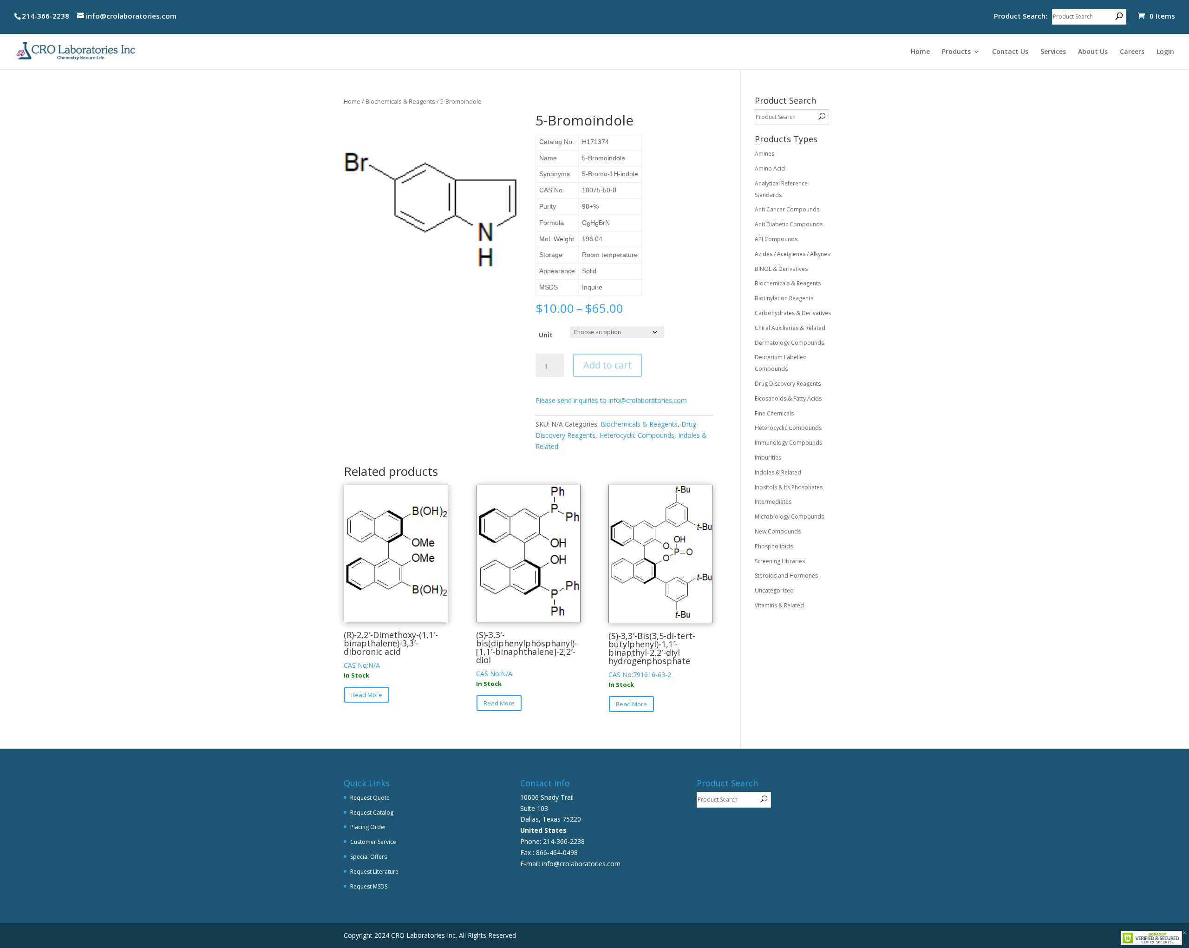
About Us (1093, 52)
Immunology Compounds (788, 443)
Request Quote (370, 798)
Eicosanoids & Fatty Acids (788, 398)
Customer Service (373, 842)
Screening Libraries (780, 561)
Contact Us (1010, 52)
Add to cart (607, 365)
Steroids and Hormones (786, 575)
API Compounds (776, 239)
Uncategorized (774, 590)
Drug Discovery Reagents (788, 384)
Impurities (768, 457)
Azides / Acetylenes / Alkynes (792, 254)
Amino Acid (770, 168)
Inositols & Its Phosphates (789, 487)
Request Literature (374, 872)
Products (956, 52)
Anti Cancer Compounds (787, 209)
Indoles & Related (778, 472)
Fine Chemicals (774, 413)
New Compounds (778, 531)
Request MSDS (368, 886)
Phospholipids (774, 546)
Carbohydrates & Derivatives (793, 313)
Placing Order (368, 827)
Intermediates (773, 502)
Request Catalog (371, 812)
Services (1053, 52)
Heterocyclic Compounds (636, 435)
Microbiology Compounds (789, 516)
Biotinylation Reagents (784, 298)
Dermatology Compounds (789, 343)
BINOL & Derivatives (781, 269)
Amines (764, 154)
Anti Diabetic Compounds (789, 224)
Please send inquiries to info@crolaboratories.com (611, 400)
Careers (1132, 52)
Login (1165, 52)
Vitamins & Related (779, 605)
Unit (546, 334)
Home (920, 52)
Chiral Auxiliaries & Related (790, 328)
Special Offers (368, 857)
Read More (366, 695)
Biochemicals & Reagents (400, 101)
